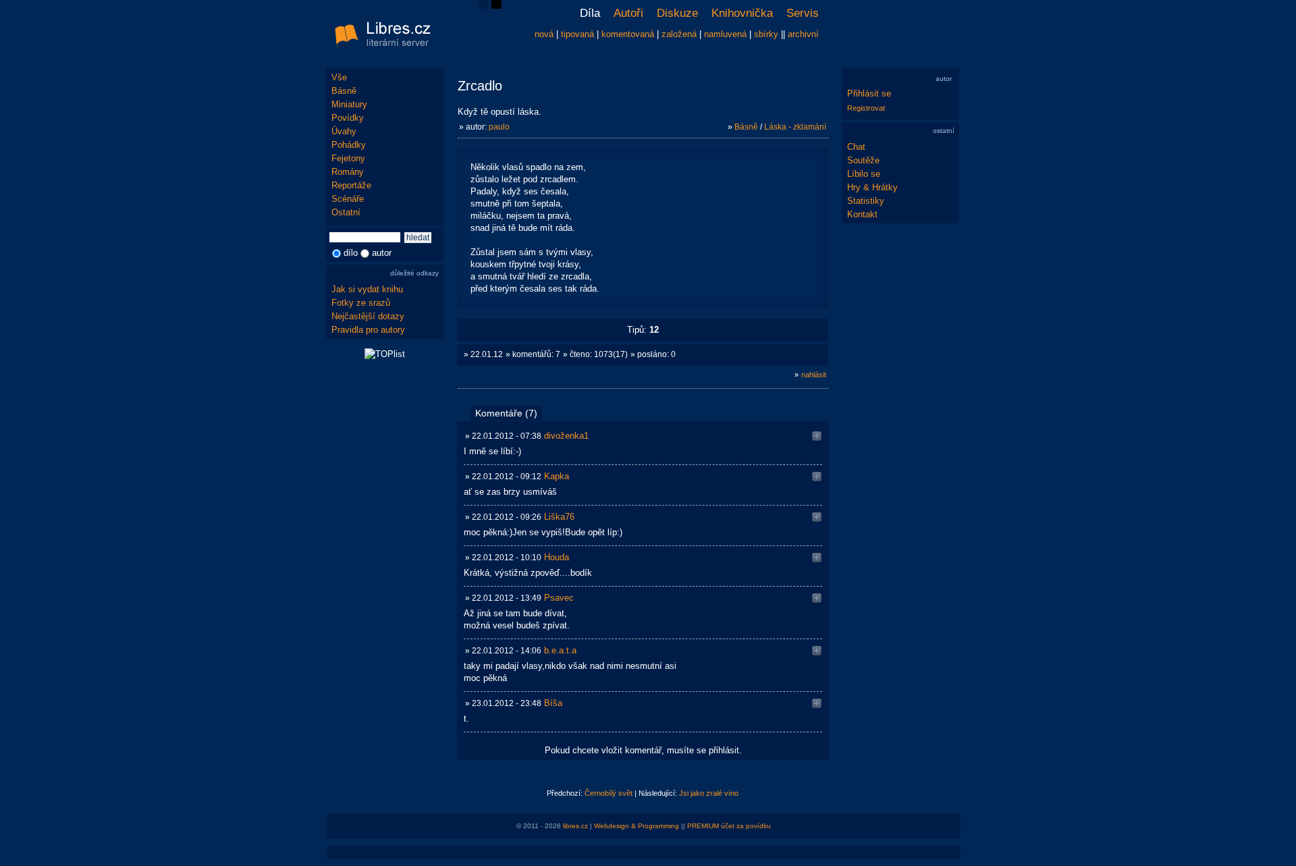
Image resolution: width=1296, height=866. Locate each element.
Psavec (559, 598)
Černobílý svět (608, 793)
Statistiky (865, 201)
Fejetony (348, 158)
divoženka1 (566, 436)
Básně (343, 91)
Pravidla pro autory (368, 330)
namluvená (725, 34)
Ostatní (345, 212)
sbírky (766, 34)
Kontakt (862, 214)
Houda (556, 557)
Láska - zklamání (795, 127)
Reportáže (351, 185)
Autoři (628, 13)
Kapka (556, 476)
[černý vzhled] (496, 6)
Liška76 (559, 517)
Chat (856, 147)
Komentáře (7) (506, 413)
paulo (499, 127)
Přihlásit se (869, 93)
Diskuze (677, 13)
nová (544, 34)
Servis (802, 13)
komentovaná (627, 34)
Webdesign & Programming (636, 826)
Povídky (347, 118)
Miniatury (349, 104)
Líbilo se (863, 174)
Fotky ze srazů (360, 303)
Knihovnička (742, 13)
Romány (347, 172)
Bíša (553, 703)
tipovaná (577, 34)
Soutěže (863, 160)
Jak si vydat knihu (367, 289)
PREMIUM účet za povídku (729, 826)
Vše (339, 77)
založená (679, 34)
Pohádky (348, 145)
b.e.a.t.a (560, 650)
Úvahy (343, 131)
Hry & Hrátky (872, 187)
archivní (803, 34)
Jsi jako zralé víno (708, 793)
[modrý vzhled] (484, 6)
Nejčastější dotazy (367, 316)
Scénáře (347, 199)
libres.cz (575, 826)
